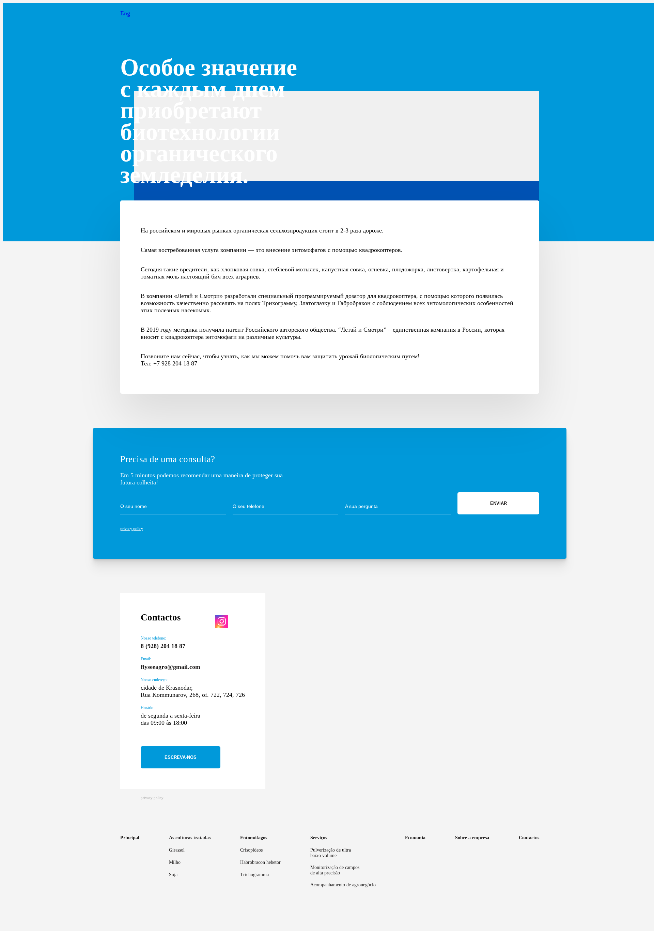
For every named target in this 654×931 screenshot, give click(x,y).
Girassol (177, 850)
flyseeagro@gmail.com (170, 666)
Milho (175, 862)
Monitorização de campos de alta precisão (334, 870)
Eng (125, 13)
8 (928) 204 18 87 (163, 646)
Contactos (529, 837)
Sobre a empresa (472, 837)
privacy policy (131, 528)
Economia (415, 837)
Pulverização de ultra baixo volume (330, 852)
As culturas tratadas (190, 837)
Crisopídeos (251, 850)
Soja (173, 874)
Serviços (318, 837)
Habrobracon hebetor (260, 862)
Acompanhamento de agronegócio (343, 884)
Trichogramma (254, 874)
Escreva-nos (181, 757)
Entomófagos (253, 837)
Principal (129, 837)
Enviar (498, 503)
